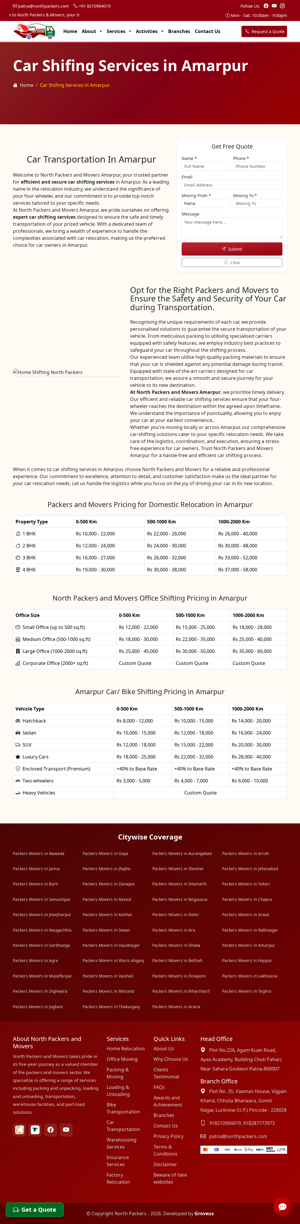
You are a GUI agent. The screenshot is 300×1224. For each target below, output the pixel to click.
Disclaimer (165, 1164)
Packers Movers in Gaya (105, 853)
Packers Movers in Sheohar (178, 868)
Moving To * (245, 195)
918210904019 (225, 1123)
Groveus (204, 1213)
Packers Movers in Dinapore (179, 976)
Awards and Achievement (168, 1101)
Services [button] (117, 31)
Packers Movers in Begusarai (180, 899)
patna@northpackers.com (43, 6)
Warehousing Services (122, 1143)
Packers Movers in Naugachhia (42, 930)
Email (187, 177)
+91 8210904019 (94, 6)
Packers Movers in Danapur (109, 884)
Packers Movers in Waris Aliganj (113, 960)
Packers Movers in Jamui (36, 868)
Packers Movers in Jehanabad (250, 868)
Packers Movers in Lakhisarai (250, 976)
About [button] (89, 31)
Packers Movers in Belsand (108, 991)
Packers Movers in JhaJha (106, 868)
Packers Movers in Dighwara (40, 991)
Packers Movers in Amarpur (248, 945)
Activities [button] (147, 31)
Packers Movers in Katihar (107, 914)
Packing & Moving (118, 1073)
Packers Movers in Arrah (245, 853)
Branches (179, 31)
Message (190, 214)
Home (70, 31)
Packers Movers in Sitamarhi (179, 884)
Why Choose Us (171, 1059)
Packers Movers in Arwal (245, 914)
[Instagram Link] (282, 6)
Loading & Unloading (118, 1090)
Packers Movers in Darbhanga (41, 945)
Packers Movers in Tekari (246, 884)
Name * (189, 158)
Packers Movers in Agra (35, 960)
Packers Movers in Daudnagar (111, 945)
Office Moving (122, 1059)
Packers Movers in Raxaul (107, 899)
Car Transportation (123, 1125)
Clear (235, 262)
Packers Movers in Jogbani (38, 1006)
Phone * (241, 158)
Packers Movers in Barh (35, 884)
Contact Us (207, 31)
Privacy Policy (168, 1136)
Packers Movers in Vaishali (108, 976)
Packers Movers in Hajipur (247, 960)
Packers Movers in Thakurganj (111, 1006)
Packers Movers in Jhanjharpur (42, 914)
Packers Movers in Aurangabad (182, 853)
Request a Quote (267, 31)
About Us (164, 1048)
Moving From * (196, 195)
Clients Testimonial (166, 1073)
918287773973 (259, 1123)
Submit (235, 249)
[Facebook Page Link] (267, 6)
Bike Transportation (123, 1108)
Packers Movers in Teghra (246, 991)
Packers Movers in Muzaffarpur (42, 976)
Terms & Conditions (166, 1150)
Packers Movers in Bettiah (177, 960)
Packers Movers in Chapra (247, 899)
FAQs (159, 1087)
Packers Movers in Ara (173, 930)
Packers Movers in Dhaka (176, 945)
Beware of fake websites (170, 1178)
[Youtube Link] (275, 6)
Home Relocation (126, 1048)
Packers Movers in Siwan (106, 930)
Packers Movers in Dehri (175, 914)
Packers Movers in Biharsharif (181, 991)
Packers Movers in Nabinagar (250, 930)
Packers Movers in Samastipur (42, 899)
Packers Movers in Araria (176, 1006)
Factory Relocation (118, 1178)
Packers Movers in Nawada (38, 853)
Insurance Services (118, 1161)
